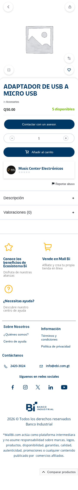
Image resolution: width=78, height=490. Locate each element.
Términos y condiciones (49, 337)
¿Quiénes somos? (16, 334)
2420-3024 (17, 366)
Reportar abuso (65, 184)
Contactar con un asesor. (39, 124)
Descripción (13, 198)
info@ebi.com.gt (58, 366)
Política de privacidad (55, 346)
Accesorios (12, 101)
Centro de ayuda (14, 341)
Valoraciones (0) (17, 212)
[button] (69, 58)
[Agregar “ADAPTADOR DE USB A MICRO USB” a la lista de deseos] (69, 70)
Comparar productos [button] (61, 472)
